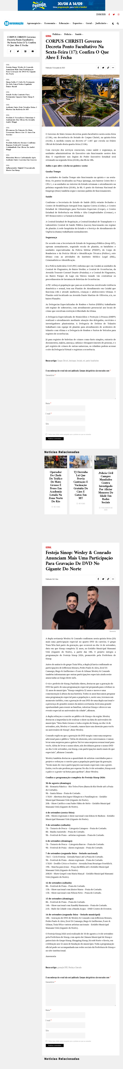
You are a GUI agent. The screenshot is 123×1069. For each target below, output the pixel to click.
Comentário (50, 375)
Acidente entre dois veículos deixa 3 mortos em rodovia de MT (21, 108)
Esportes (77, 23)
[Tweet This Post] (18, 51)
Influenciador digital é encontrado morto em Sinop (20, 169)
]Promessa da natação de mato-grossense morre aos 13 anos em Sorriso (20, 132)
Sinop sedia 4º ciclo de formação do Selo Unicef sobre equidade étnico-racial (20, 84)
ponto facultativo (92, 361)
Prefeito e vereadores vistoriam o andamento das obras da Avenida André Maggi (20, 120)
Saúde (78, 34)
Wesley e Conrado (74, 941)
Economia (49, 23)
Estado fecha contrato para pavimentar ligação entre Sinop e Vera (20, 97)
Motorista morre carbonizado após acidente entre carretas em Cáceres (21, 159)
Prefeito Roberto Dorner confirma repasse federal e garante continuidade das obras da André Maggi (20, 146)
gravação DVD (62, 941)
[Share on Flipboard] (25, 51)
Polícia (67, 34)
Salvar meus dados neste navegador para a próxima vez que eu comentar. (69, 434)
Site (47, 424)
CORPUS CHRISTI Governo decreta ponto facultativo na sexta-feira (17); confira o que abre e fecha (21, 41)
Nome (48, 403)
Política (56, 34)
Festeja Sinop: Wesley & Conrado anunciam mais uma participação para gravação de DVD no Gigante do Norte (21, 70)
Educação (64, 23)
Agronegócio (33, 23)
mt (84, 361)
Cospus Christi (62, 361)
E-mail (49, 413)
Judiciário (101, 23)
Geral (89, 23)
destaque (72, 361)
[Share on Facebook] (10, 51)
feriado (79, 361)
